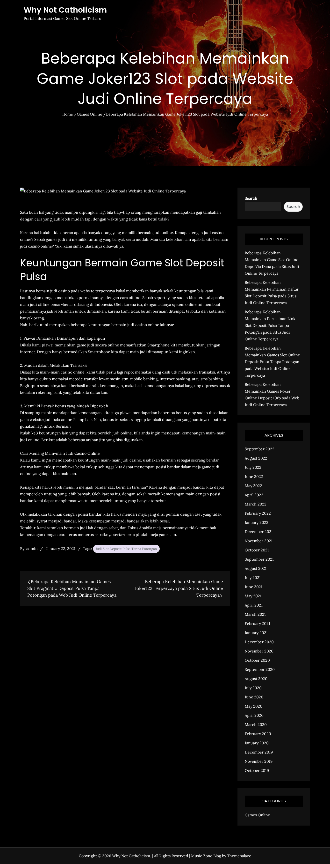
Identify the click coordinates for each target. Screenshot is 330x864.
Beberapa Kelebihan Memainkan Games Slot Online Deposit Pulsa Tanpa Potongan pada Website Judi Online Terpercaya (272, 362)
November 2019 (259, 761)
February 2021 (257, 623)
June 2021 (253, 586)
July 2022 (253, 467)
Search (251, 198)
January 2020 (257, 742)
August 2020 (256, 678)
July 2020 (253, 687)
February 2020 (258, 733)
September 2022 (259, 449)
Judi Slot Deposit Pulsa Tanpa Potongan (126, 549)
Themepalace (239, 855)
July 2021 (253, 577)
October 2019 (257, 770)
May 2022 (253, 485)
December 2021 (259, 531)
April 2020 (254, 715)
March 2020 (256, 724)
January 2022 (256, 522)
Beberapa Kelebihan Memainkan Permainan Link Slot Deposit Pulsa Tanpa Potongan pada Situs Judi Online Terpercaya (270, 325)
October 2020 (257, 660)
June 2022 (254, 476)
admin (32, 548)
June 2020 (254, 697)
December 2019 (259, 752)
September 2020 (260, 669)
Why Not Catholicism (65, 9)
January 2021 (256, 632)
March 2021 (255, 614)
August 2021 (255, 568)
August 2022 (256, 458)
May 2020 (253, 706)
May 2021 (253, 595)
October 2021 (257, 550)
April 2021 (254, 605)
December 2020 (259, 641)
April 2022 (254, 494)
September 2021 (259, 559)
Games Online (257, 815)
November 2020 (259, 651)
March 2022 (255, 504)
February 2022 (258, 513)
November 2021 (259, 540)
